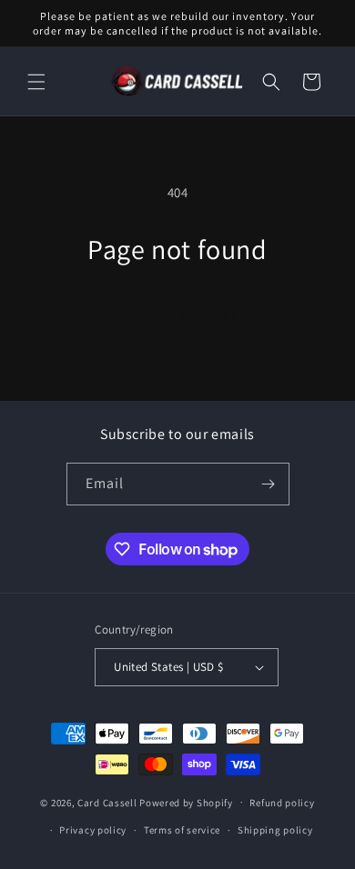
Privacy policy (93, 830)
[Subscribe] (268, 484)
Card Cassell (107, 801)
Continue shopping (178, 315)
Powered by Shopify (186, 801)
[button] (36, 82)
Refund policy (281, 802)
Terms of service (182, 830)
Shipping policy (275, 830)
